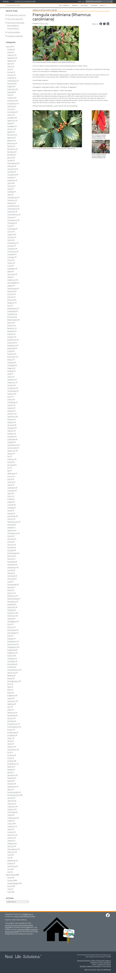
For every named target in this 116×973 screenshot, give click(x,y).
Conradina (11, 254)
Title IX (94, 964)
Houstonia (11, 436)
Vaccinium (11, 835)
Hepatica (10, 422)
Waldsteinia (11, 860)
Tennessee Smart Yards (12, 5)
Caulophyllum (12, 197)
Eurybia (10, 351)
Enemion (10, 325)
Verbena (10, 841)
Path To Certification (64, 5)
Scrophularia (11, 732)
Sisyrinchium (12, 749)
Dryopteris (11, 314)
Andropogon (11, 81)
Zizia (9, 872)
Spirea (9, 772)
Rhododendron (12, 681)
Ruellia (9, 698)
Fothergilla (11, 365)
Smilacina (10, 755)
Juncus (9, 476)
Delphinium (11, 280)
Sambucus (11, 712)
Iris (8, 468)
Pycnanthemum (13, 670)
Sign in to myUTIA (90, 969)
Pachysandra (12, 584)
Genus (8, 46)
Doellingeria (11, 311)
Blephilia (10, 140)
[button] (6, 1)
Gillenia (10, 399)
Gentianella (11, 388)
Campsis (10, 177)
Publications (75, 5)
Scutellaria (11, 735)
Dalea (9, 271)
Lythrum (10, 519)
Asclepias (10, 118)
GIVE (79, 1)
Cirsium (10, 231)
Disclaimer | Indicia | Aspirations (100, 962)
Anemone (10, 83)
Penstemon (11, 613)
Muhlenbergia (12, 553)
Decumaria (11, 274)
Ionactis (10, 462)
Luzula (9, 510)
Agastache (11, 58)
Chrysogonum (12, 220)
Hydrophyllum (12, 445)
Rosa (9, 690)
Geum (9, 397)
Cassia (9, 189)
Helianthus (11, 416)
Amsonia (10, 75)
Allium (9, 66)
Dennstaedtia (12, 283)
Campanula (11, 175)
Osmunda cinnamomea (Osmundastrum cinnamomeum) (15, 25)
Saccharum (11, 701)
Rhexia (9, 678)
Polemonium (12, 644)
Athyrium (10, 129)
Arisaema (10, 98)
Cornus (9, 260)
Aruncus (10, 109)
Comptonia (11, 249)
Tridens (10, 821)
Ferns (9, 878)
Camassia (10, 172)
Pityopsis (10, 638)
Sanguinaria (11, 715)
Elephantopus (12, 320)
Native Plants (10, 875)
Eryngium (10, 337)
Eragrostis (10, 331)
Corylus (10, 263)
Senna (9, 741)
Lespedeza (11, 488)
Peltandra (10, 610)
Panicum (10, 593)
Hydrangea (11, 439)
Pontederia (11, 661)
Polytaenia (11, 658)
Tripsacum (11, 826)
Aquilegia (10, 92)
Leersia (9, 485)
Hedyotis (10, 411)
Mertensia (10, 539)
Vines (9, 892)
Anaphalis (10, 78)
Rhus (9, 684)
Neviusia (10, 559)
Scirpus (10, 730)
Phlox (9, 624)
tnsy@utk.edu (27, 914)
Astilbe (9, 123)
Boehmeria (11, 143)
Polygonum (11, 653)
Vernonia (10, 846)
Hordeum (10, 434)
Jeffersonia (11, 473)
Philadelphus (12, 621)
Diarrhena (11, 291)
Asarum (10, 115)
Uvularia (10, 832)
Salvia (9, 710)
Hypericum (11, 451)
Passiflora (10, 604)
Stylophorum (11, 786)
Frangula (10, 371)
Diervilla (10, 297)
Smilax (9, 758)
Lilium (9, 496)
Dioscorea (10, 300)
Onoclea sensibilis (13, 32)
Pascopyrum (11, 601)
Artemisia (10, 106)
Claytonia (10, 234)
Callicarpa (10, 166)
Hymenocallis (12, 448)
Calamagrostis (12, 163)
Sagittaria (10, 704)
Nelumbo (10, 556)
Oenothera (11, 564)
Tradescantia (12, 818)
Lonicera (10, 505)
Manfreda (10, 525)
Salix (9, 707)
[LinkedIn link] (108, 24)
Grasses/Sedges (12, 883)
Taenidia (10, 798)
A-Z (83, 1)
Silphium (10, 747)
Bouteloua (11, 152)
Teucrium (10, 804)
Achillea (10, 49)
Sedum (9, 738)
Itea (8, 471)
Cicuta (9, 226)
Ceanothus (11, 200)
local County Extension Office (24, 916)
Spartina (10, 767)
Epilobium (11, 328)
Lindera (10, 499)
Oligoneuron (11, 567)
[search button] (111, 1)
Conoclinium (11, 251)
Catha (9, 194)
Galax (9, 374)
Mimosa (10, 542)
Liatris (9, 493)
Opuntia (10, 573)
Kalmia (9, 479)
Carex (9, 183)
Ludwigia (10, 508)
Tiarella (10, 815)
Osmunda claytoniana (15, 19)
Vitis (8, 858)
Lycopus (10, 513)
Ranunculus (11, 673)
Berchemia (11, 135)
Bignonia (10, 138)
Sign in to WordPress (104, 969)
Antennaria (11, 89)
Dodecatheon (12, 308)
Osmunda (10, 579)
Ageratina (10, 61)
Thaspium (11, 809)
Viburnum (11, 852)
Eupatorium (11, 345)
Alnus (9, 69)
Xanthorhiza (11, 866)
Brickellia (10, 155)
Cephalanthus (12, 206)
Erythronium (11, 340)
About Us (102, 5)
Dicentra (10, 294)
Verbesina (10, 843)
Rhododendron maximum (16, 15)
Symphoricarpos (13, 792)
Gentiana (10, 385)
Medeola (10, 527)
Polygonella (11, 650)
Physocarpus (11, 630)
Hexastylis (10, 428)
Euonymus (11, 342)
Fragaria (10, 368)
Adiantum (11, 55)
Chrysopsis (11, 223)
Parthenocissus (12, 599)
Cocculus (10, 246)
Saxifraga (10, 721)
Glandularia (11, 402)
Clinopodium (12, 243)
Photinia (10, 627)
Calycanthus (11, 169)
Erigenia (10, 334)
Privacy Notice (106, 966)
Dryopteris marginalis (15, 36)
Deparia (10, 286)
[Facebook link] (101, 24)
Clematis (10, 237)
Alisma (9, 64)
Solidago (10, 761)
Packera (10, 587)
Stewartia (10, 784)
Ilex (8, 456)
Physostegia (11, 633)
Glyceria (10, 405)
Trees (9, 889)
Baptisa (10, 132)
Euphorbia (11, 348)
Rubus (9, 693)
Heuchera (10, 425)
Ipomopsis (11, 465)
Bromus (10, 157)
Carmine (10, 186)
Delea (9, 277)
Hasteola (10, 408)
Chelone (10, 217)
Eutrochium (11, 357)
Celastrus (10, 203)
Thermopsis (11, 812)
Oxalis (9, 582)
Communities (93, 5)
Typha (9, 829)
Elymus (10, 323)
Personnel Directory (83, 960)
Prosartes (10, 667)
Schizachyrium (12, 724)
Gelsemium (11, 382)
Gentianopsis (12, 391)
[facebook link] (108, 915)
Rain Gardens (84, 5)
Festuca (10, 360)
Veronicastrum (12, 849)
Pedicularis (11, 607)
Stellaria (10, 781)
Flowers (10, 880)
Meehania (10, 530)
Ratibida (10, 675)
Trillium (10, 823)
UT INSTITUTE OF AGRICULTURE (25, 1)
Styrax (9, 789)
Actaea (9, 52)
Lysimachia (11, 516)
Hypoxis (10, 453)
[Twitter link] (104, 24)
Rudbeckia (11, 695)
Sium (9, 752)
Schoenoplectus (13, 727)
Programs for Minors (104, 964)
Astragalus (11, 126)
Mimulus (10, 545)
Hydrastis (10, 442)
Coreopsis (10, 257)
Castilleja (10, 192)
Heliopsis (10, 419)
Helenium (10, 414)
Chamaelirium (12, 209)
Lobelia (9, 502)
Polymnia (10, 656)
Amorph (10, 72)
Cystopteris (11, 268)
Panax (9, 590)
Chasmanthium (13, 214)
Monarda (10, 550)
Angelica (10, 86)
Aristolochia (11, 101)
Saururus (10, 718)
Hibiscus (10, 431)
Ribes (9, 687)
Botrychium (11, 149)
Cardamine (11, 180)
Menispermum (12, 533)
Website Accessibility (94, 966)
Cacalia (10, 160)
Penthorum (11, 616)
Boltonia (10, 146)
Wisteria (10, 863)
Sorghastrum (12, 764)
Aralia (9, 95)
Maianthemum (12, 522)
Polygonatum (12, 647)
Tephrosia (10, 801)
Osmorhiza (11, 576)
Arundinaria (11, 112)
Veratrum (10, 838)
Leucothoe (11, 490)
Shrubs (9, 886)
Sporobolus (11, 775)
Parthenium (11, 596)
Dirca (9, 305)
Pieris (9, 636)
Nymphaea (11, 562)
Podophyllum (12, 641)
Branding (83, 966)
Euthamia (10, 354)
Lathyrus (10, 482)
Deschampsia (12, 288)
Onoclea (10, 570)
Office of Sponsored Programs (101, 960)
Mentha (10, 536)
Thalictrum (11, 806)
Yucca (9, 869)
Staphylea (10, 778)
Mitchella (10, 547)
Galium (10, 377)
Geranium (10, 394)
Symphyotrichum (13, 795)
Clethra (9, 240)
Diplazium (11, 303)
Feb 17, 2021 (44, 23)
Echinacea (11, 317)
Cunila (9, 266)
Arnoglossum (12, 103)
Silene (9, 744)
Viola (9, 855)
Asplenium (11, 120)
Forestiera (10, 362)
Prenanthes (11, 664)
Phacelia (10, 619)
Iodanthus (11, 459)
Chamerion (11, 212)
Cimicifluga (11, 229)
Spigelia (10, 769)
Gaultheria (11, 379)
